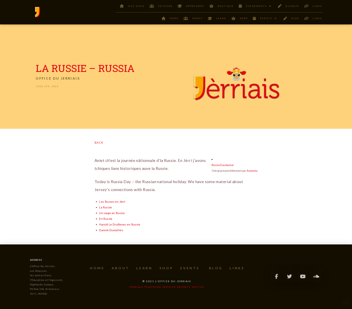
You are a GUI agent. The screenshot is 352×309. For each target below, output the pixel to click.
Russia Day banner (223, 165)
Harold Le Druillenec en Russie (119, 224)
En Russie (105, 218)
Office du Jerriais (58, 78)
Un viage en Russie (112, 213)
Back (99, 142)
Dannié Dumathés (111, 230)
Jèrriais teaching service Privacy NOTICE (166, 286)
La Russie (105, 207)
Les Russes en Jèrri (112, 201)
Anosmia (252, 170)
